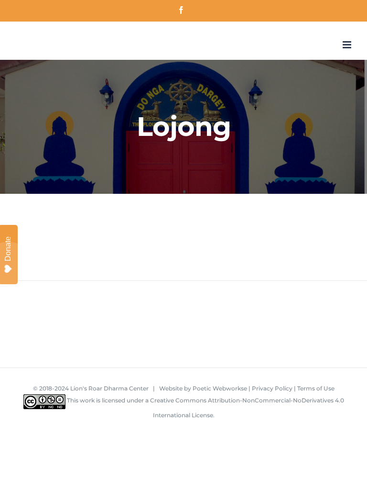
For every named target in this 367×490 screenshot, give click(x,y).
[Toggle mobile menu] (348, 45)
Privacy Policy (272, 388)
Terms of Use (316, 388)
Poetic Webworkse (220, 388)
